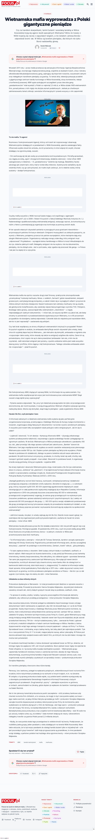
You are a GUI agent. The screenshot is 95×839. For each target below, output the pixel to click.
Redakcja (79, 807)
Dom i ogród (57, 4)
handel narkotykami (30, 742)
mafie (40, 742)
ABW (18, 742)
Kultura (55, 814)
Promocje (47, 818)
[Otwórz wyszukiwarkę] (87, 4)
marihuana (49, 742)
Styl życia (57, 818)
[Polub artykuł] (59, 48)
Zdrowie (80, 4)
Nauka (54, 822)
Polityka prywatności (83, 804)
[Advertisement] (47, 192)
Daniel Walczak (46, 46)
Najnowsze (34, 4)
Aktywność (45, 4)
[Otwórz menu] (91, 4)
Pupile (46, 822)
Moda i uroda (69, 4)
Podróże (46, 814)
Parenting (56, 811)
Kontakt (79, 811)
